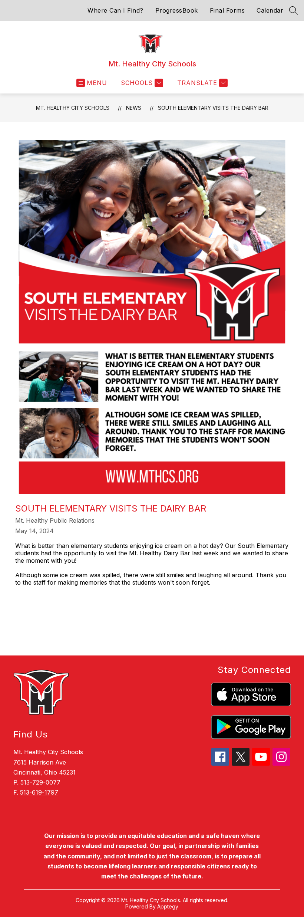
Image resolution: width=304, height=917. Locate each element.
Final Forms (227, 10)
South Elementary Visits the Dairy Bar (213, 108)
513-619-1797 (39, 792)
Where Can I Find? (115, 10)
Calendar (270, 10)
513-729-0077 (40, 782)
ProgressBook (176, 10)
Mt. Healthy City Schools (72, 108)
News (133, 108)
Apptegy (167, 906)
